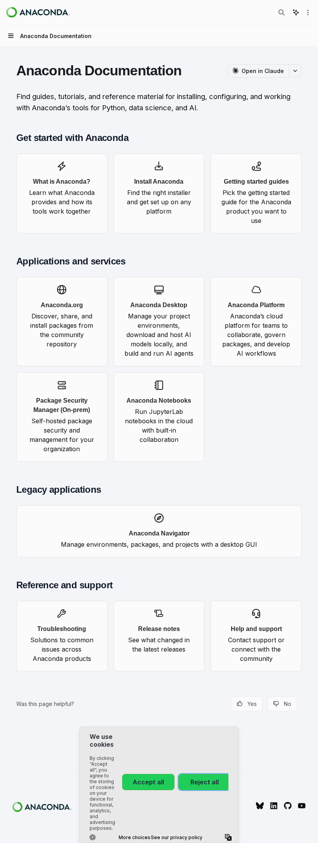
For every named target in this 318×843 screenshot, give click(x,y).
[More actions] (308, 12)
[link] (61, 193)
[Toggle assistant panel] (295, 12)
